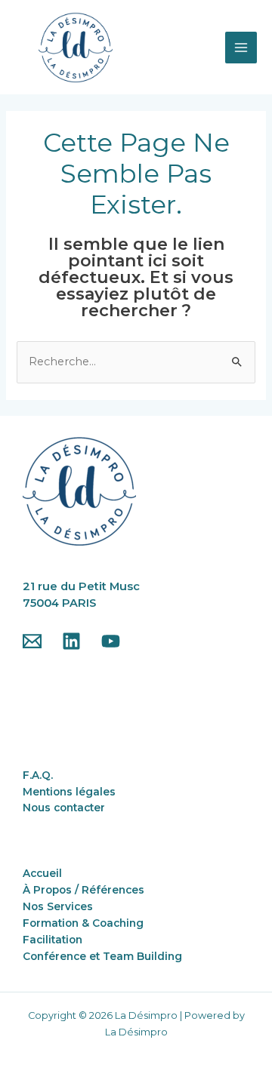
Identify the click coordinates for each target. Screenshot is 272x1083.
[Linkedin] (71, 641)
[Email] (32, 641)
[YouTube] (110, 641)
